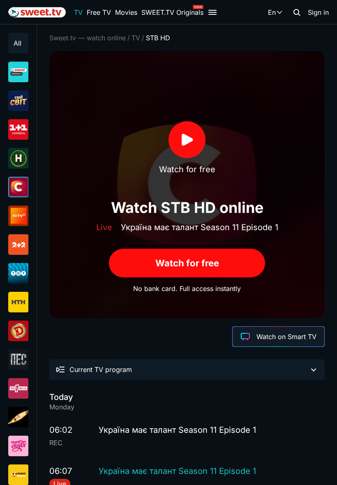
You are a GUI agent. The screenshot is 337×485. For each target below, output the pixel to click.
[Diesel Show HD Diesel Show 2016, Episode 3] (18, 331)
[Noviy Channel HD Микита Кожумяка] (18, 158)
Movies (126, 12)
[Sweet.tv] (37, 12)
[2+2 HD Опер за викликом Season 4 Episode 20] (18, 244)
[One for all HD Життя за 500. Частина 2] (18, 388)
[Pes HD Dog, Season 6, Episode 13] (18, 359)
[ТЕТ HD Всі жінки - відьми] (18, 273)
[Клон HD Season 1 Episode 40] (18, 417)
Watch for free (187, 263)
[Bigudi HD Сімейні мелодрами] (18, 446)
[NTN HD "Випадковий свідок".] (18, 302)
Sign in (318, 12)
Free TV (99, 12)
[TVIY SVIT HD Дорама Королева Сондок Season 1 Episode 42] (18, 100)
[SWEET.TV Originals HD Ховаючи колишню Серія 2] (18, 72)
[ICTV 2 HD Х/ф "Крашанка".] (18, 216)
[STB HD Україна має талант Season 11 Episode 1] (18, 187)
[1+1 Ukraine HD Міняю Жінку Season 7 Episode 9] (18, 129)
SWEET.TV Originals (172, 12)
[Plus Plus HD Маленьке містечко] (18, 474)
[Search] (297, 12)
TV (78, 12)
